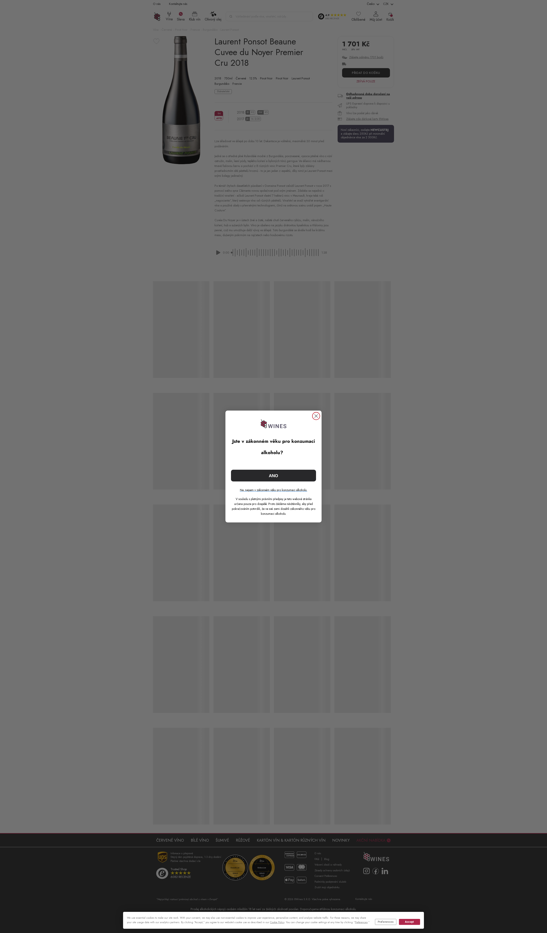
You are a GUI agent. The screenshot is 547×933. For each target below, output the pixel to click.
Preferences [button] (361, 922)
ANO (273, 475)
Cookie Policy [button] (277, 922)
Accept (409, 921)
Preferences (386, 921)
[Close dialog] (316, 416)
